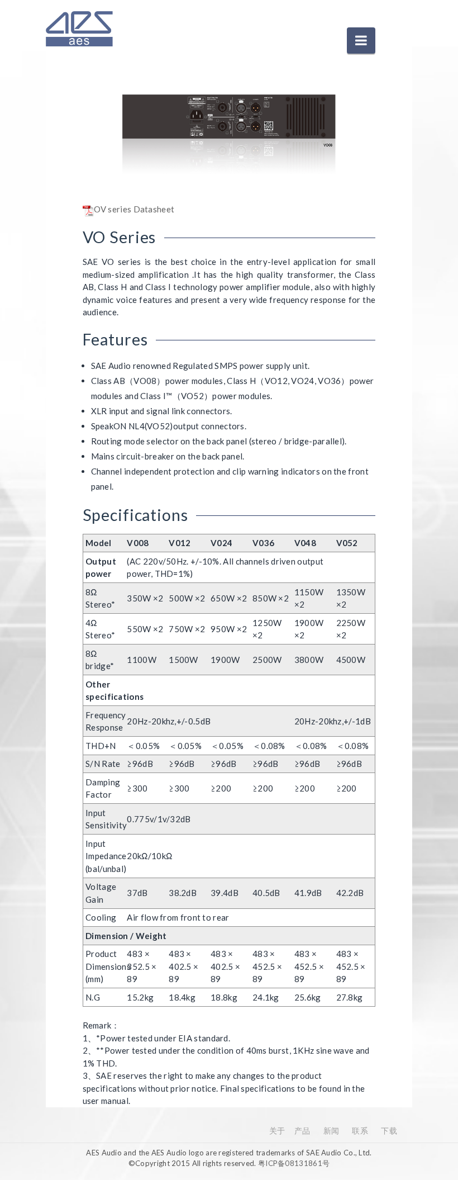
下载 (389, 1130)
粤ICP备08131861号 (294, 1163)
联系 (360, 1130)
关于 (277, 1130)
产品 (302, 1130)
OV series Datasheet (134, 209)
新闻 (331, 1130)
